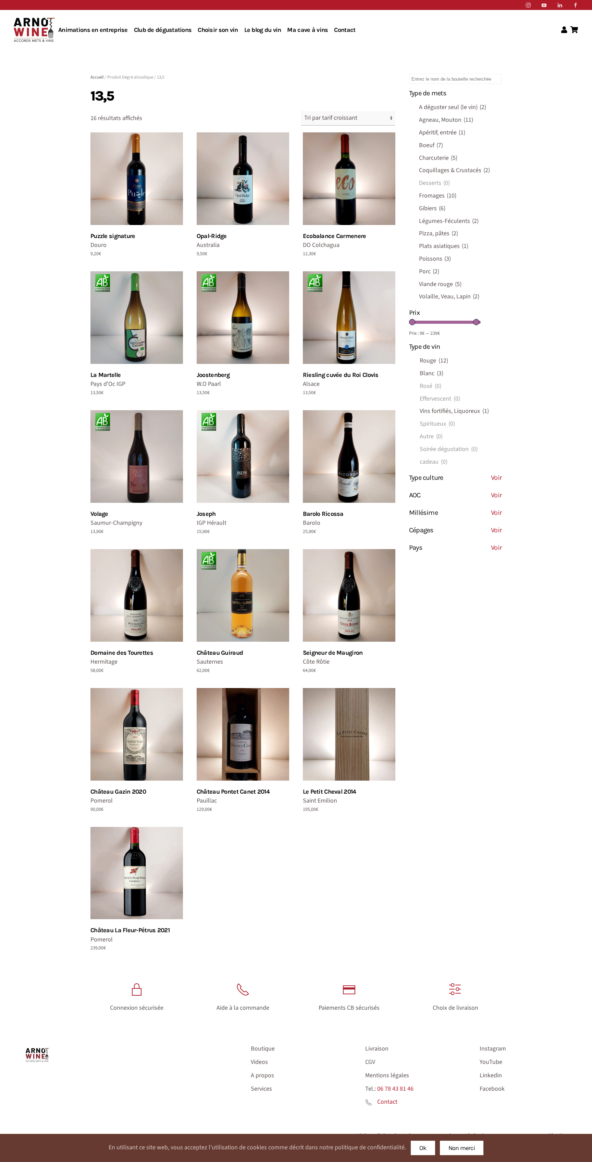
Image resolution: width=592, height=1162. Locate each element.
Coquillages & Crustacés (454, 170)
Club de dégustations (163, 30)
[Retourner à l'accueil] (34, 29)
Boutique (263, 1048)
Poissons (435, 258)
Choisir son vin (218, 30)
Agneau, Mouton (446, 120)
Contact (344, 30)
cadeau (433, 462)
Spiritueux (437, 423)
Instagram (493, 1048)
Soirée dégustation (449, 449)
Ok (423, 1148)
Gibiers (432, 208)
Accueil (96, 77)
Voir (496, 478)
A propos (262, 1075)
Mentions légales (387, 1075)
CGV (370, 1062)
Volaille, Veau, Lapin (449, 296)
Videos (259, 1062)
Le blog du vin (262, 30)
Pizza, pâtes (438, 233)
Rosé (430, 386)
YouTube (491, 1062)
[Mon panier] (574, 30)
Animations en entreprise (93, 30)
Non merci (461, 1148)
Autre (431, 436)
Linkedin (491, 1075)
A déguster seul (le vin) (452, 107)
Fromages (437, 195)
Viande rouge (440, 284)
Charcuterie (438, 158)
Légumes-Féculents (449, 221)
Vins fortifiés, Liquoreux (454, 411)
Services (261, 1088)
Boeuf (431, 145)
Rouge (434, 360)
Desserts (434, 183)
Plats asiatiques (443, 246)
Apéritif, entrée (442, 132)
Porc (429, 271)
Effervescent (440, 398)
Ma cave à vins (307, 30)
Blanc (431, 373)
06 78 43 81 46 (395, 1088)
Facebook (492, 1088)
